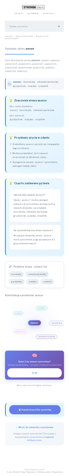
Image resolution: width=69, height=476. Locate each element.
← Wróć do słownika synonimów (34, 427)
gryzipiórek (19, 86)
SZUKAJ (19, 13)
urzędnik (43, 86)
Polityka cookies (44, 472)
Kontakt (16, 472)
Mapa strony (57, 472)
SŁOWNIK (33, 13)
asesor (14, 110)
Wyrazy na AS (42, 36)
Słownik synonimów (24, 36)
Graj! (34, 373)
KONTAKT (49, 13)
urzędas (32, 86)
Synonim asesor (12, 38)
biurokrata (29, 81)
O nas (9, 472)
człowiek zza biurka (47, 81)
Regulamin (31, 472)
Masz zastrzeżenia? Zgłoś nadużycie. (34, 385)
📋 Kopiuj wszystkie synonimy (34, 409)
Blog (23, 472)
